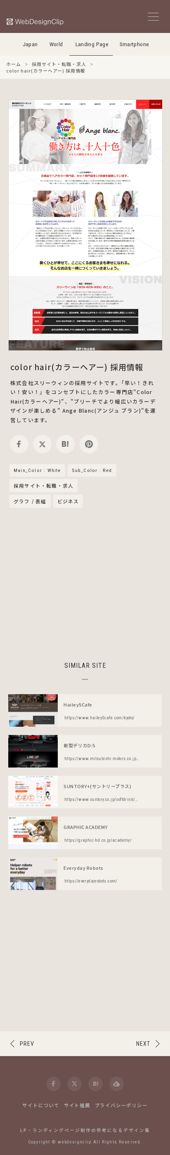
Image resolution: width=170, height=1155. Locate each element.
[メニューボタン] (153, 16)
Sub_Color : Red (92, 470)
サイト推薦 (77, 1105)
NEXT (143, 1043)
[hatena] (65, 444)
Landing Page (92, 44)
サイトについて (40, 1105)
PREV (27, 1043)
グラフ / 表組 (30, 501)
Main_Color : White (37, 470)
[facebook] (19, 444)
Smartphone (134, 44)
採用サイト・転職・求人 (43, 486)
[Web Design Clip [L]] (35, 21)
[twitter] (42, 444)
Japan (30, 44)
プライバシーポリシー (121, 1105)
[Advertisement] (85, 583)
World (56, 44)
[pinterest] (89, 444)
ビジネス (68, 501)
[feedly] (116, 1084)
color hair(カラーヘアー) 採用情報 (77, 366)
